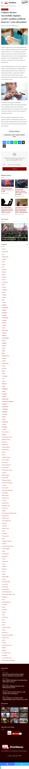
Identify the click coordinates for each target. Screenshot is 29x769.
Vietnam (4, 396)
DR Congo (5, 330)
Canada (3, 579)
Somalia (4, 333)
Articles (4, 612)
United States (5, 561)
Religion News (5, 515)
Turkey (3, 559)
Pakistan (4, 259)
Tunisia (4, 345)
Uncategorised (5, 553)
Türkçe (20, 755)
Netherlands (5, 307)
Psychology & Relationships (9, 513)
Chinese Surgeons (14, 131)
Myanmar (4, 569)
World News (5, 508)
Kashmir (4, 277)
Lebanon (4, 269)
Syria (3, 261)
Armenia (4, 642)
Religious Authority (6, 480)
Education (4, 523)
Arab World (5, 584)
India (3, 538)
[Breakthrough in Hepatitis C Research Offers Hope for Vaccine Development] (21, 183)
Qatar (3, 619)
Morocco (4, 335)
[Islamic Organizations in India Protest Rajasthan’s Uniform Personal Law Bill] (14, 720)
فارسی (13, 755)
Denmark (4, 312)
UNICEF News (5, 518)
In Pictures (4, 604)
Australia (4, 429)
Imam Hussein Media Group (8, 594)
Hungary (4, 650)
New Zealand (5, 459)
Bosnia (3, 607)
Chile (3, 373)
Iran (3, 267)
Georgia (4, 320)
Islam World (5, 251)
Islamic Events (5, 528)
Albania (4, 310)
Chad (3, 366)
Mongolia (4, 427)
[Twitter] (8, 142)
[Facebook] (4, 142)
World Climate (5, 589)
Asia (3, 378)
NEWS (7, 6)
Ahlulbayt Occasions (7, 541)
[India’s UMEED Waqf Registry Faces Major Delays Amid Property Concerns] (14, 709)
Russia (3, 452)
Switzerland (5, 317)
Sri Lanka (4, 414)
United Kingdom (6, 548)
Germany (4, 289)
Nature (3, 531)
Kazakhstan (5, 406)
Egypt (3, 274)
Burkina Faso (5, 355)
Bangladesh (4, 556)
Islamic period (5, 637)
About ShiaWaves (5, 751)
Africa (3, 327)
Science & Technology (7, 482)
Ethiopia (4, 343)
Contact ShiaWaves (14, 751)
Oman (3, 419)
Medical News (13, 6)
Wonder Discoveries (6, 645)
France (3, 571)
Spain (3, 292)
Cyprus (4, 325)
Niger (3, 350)
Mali (3, 353)
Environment (5, 432)
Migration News (6, 439)
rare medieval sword (6, 658)
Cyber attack (5, 487)
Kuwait (4, 279)
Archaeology (5, 586)
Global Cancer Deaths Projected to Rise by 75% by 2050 (7, 190)
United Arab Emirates (7, 401)
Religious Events (6, 505)
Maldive (4, 647)
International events (7, 470)
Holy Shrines (5, 477)
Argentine (4, 526)
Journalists (4, 609)
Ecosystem (5, 462)
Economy (4, 442)
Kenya (4, 340)
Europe (4, 287)
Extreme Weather (6, 581)
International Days (6, 602)
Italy (3, 300)
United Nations (6, 447)
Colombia (4, 376)
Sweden (4, 295)
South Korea (5, 617)
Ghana (4, 361)
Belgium (4, 305)
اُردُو (17, 755)
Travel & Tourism (6, 627)
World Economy (6, 457)
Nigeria (4, 574)
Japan (3, 386)
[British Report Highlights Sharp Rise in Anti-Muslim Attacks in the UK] (23, 709)
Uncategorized (5, 536)
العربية (9, 755)
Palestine (4, 543)
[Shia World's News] (10, 2)
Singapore (4, 411)
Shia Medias (5, 493)
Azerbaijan (5, 282)
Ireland (3, 622)
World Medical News (7, 592)
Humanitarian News (7, 437)
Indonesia (4, 566)
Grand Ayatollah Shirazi (7, 546)
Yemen (3, 564)
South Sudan (5, 338)
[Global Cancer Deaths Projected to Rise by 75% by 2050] (7, 183)
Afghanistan (5, 256)
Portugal (4, 315)
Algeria (4, 510)
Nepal (3, 391)
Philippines (5, 388)
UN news (4, 500)
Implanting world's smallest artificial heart (15, 135)
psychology (4, 533)
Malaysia (4, 383)
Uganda (4, 358)
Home (3, 6)
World (3, 284)
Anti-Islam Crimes (6, 652)
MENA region (5, 475)
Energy (4, 434)
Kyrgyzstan (5, 421)
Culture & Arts (5, 498)
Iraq (3, 254)
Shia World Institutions (7, 490)
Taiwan (4, 424)
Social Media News (6, 520)
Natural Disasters (6, 465)
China (3, 381)
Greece (4, 302)
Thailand (4, 394)
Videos (3, 625)
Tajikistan (4, 404)
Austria (4, 297)
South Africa (5, 363)
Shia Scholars (5, 467)
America (4, 368)
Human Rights (5, 576)
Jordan (4, 416)
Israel (3, 599)
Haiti (3, 371)
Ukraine (4, 322)
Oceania (4, 472)
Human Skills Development (8, 660)
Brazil (3, 454)
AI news (4, 485)
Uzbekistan (5, 409)
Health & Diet (5, 503)
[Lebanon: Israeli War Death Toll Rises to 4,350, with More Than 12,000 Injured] (5, 715)
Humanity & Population (7, 635)
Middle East (5, 444)
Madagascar (4, 597)
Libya (3, 348)
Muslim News (5, 449)
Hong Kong (5, 399)
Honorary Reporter (23, 751)
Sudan (3, 551)
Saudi (3, 264)
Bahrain (4, 272)
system (3, 640)
